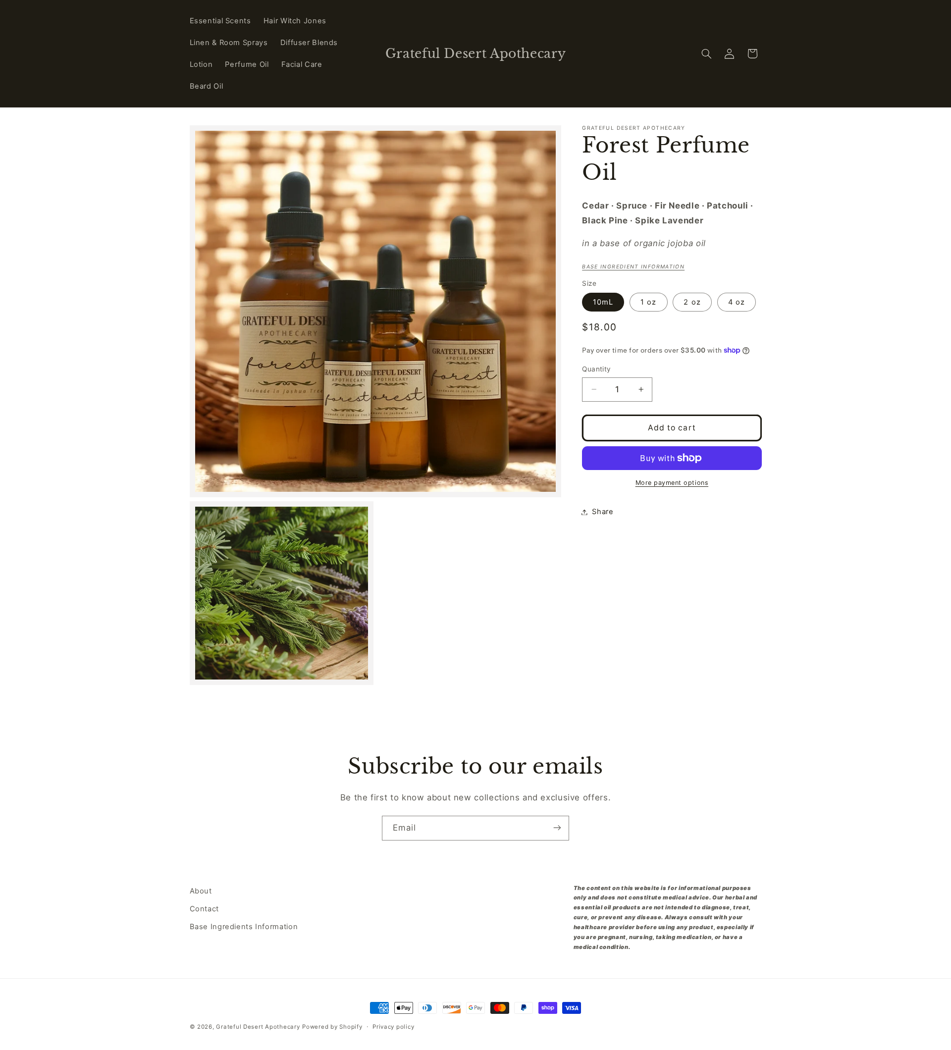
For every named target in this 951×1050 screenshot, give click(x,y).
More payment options (672, 482)
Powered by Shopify (332, 1026)
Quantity (596, 369)
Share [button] (602, 511)
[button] (706, 53)
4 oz (736, 301)
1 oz (648, 301)
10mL (603, 301)
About (201, 891)
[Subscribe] (557, 828)
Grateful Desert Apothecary (258, 1026)
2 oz (692, 301)
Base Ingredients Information (244, 927)
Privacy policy (393, 1026)
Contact (204, 908)
